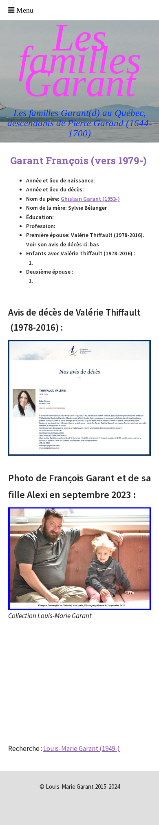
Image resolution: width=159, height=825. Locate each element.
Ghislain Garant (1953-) (90, 198)
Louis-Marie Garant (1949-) (81, 748)
